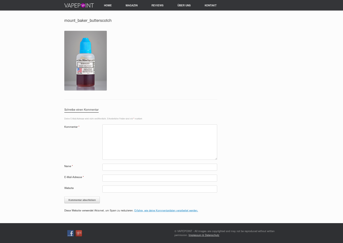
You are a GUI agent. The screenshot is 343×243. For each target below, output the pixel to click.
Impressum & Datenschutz (204, 235)
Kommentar (71, 127)
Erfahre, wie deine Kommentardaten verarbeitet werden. (166, 210)
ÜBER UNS (184, 5)
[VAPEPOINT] (79, 5)
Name (68, 166)
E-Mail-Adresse (74, 177)
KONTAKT (211, 5)
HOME (108, 5)
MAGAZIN (132, 5)
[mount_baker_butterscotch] (85, 89)
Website (69, 188)
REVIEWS (157, 5)
